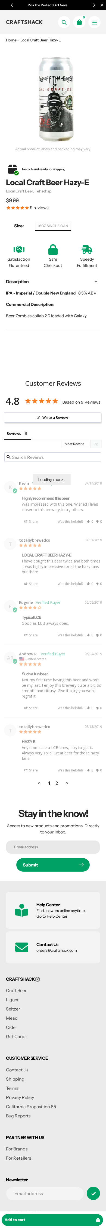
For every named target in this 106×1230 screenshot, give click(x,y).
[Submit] (93, 1193)
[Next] (93, 5)
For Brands (17, 1149)
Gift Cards (16, 1036)
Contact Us (17, 1069)
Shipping (15, 1079)
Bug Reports (18, 1115)
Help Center (57, 916)
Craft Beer (16, 990)
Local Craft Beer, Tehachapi (29, 191)
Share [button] (33, 521)
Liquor (12, 999)
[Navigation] (94, 22)
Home (11, 40)
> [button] (67, 783)
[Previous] (12, 5)
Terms (12, 1088)
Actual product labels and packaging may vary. (53, 149)
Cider (11, 1027)
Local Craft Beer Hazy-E (40, 40)
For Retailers (18, 1158)
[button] (90, 521)
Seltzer (13, 1009)
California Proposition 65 (31, 1106)
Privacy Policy (20, 1097)
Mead (12, 1018)
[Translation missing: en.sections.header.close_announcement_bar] (102, 5)
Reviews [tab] (14, 433)
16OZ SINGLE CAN (53, 226)
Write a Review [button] (55, 417)
